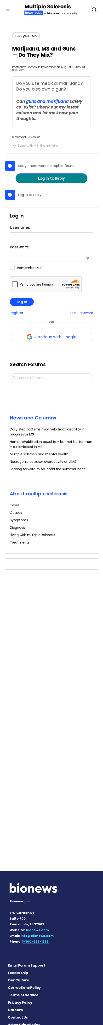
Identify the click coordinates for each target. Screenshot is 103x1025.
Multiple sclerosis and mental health (39, 454)
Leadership (18, 972)
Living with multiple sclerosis (32, 535)
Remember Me (29, 267)
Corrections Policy (24, 987)
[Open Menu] (8, 9)
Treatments (19, 542)
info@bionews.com (37, 935)
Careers (15, 1010)
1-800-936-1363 (35, 941)
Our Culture (18, 980)
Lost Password (81, 313)
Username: (20, 227)
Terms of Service (23, 995)
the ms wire (49, 145)
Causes (16, 512)
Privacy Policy (20, 1002)
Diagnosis (17, 527)
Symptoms (19, 520)
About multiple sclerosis (39, 493)
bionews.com (37, 930)
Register (16, 313)
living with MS (28, 145)
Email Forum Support (26, 965)
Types (15, 505)
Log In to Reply (51, 178)
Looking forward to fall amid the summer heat (47, 469)
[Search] (94, 9)
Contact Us (18, 1017)
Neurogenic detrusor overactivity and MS (43, 461)
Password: (19, 247)
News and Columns (33, 417)
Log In (22, 301)
